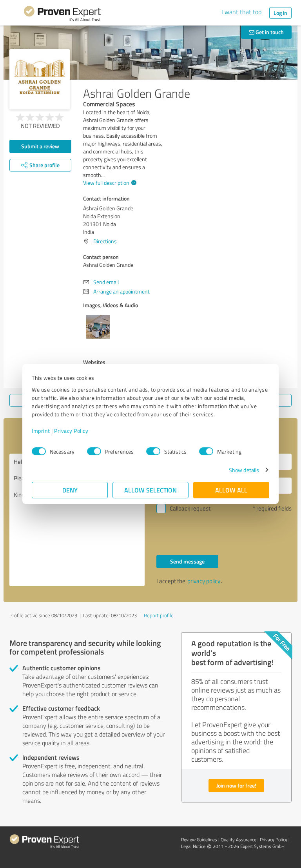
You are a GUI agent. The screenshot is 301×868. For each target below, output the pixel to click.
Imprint (41, 430)
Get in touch (269, 32)
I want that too (241, 11)
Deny (70, 489)
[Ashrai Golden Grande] (39, 79)
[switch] (94, 451)
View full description (106, 182)
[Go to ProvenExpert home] (62, 15)
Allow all (231, 489)
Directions (105, 241)
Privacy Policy (71, 430)
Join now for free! (236, 785)
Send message (187, 561)
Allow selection (150, 489)
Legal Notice (193, 846)
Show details (244, 470)
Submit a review (40, 146)
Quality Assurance (238, 839)
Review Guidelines (199, 839)
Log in (280, 12)
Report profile (159, 615)
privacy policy (203, 581)
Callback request (190, 508)
